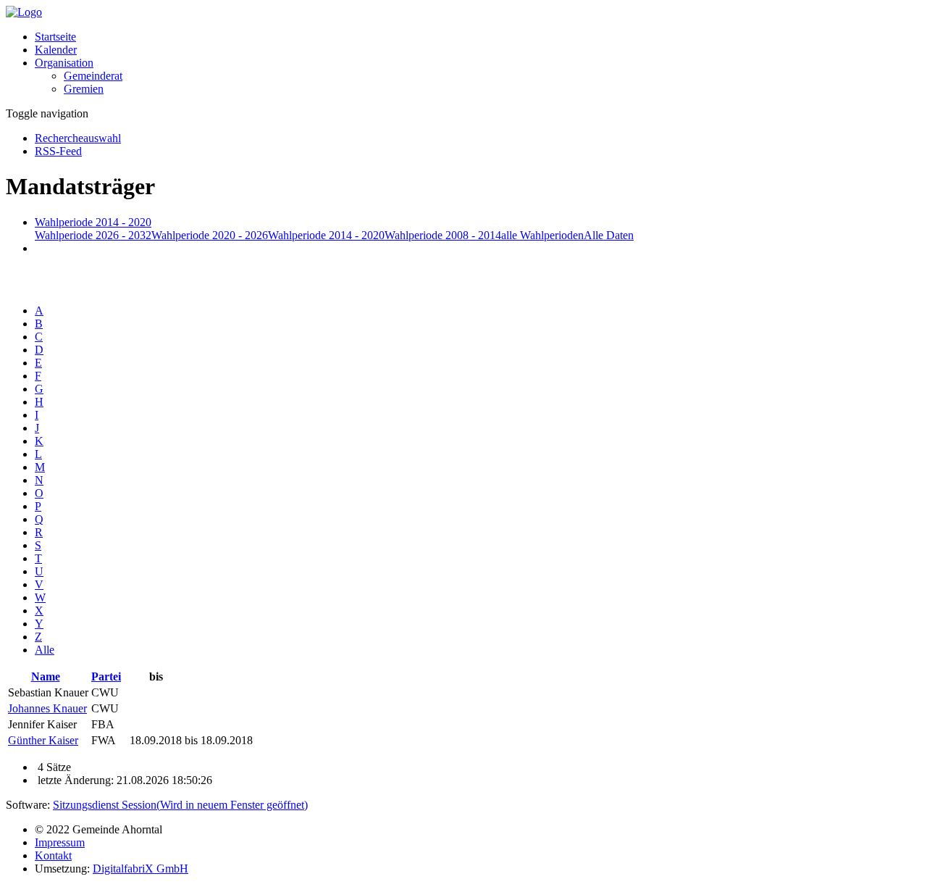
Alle (44, 650)
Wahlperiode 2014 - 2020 (326, 235)
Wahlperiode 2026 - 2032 (93, 235)
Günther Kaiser (43, 740)
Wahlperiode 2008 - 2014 (443, 235)
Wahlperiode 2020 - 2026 (209, 235)
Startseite (55, 36)
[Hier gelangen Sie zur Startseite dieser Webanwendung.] (24, 12)
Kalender (56, 49)
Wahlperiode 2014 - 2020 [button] (93, 222)
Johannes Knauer (47, 708)
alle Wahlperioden (542, 235)
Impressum (60, 842)
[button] (64, 63)
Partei (106, 676)
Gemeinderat (93, 76)
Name (45, 676)
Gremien (84, 89)
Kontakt (53, 855)
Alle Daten (609, 235)
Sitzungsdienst (180, 805)
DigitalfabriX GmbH (140, 868)
